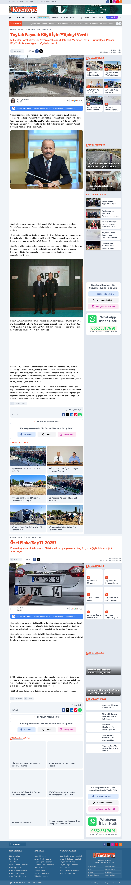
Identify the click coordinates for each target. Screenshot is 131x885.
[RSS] (120, 1)
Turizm (94, 18)
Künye (13, 2)
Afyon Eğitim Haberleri (43, 862)
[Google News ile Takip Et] (76, 101)
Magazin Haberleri (41, 873)
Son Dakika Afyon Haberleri (71, 856)
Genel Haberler (40, 856)
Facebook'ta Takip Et (105, 294)
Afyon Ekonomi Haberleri (18, 870)
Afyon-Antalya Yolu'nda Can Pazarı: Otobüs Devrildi (97, 24)
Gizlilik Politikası (110, 866)
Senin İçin (113, 17)
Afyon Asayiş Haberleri (17, 876)
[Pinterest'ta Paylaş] (75, 414)
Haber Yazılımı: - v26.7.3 (103, 883)
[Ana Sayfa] (14, 17)
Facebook (28, 434)
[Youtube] (117, 1)
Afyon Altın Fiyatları (67, 873)
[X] (111, 1)
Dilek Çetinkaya (22, 101)
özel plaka (16, 559)
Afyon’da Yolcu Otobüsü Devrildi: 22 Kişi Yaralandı (46, 24)
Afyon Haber (65, 868)
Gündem (21, 18)
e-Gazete (12, 862)
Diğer (101, 18)
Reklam (21, 2)
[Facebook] (107, 1)
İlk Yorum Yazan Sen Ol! (48, 421)
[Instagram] (114, 1)
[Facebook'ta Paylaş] (37, 51)
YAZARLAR (16, 844)
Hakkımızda (92, 866)
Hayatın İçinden (40, 868)
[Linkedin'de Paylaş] (71, 414)
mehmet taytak (17, 51)
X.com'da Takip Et (105, 300)
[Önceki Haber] (117, 23)
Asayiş (79, 18)
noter (30, 699)
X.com (48, 434)
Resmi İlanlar (13, 859)
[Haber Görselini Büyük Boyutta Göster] (46, 76)
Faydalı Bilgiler (40, 870)
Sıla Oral (19, 609)
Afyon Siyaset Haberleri (18, 868)
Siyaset (55, 18)
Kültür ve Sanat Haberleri (44, 865)
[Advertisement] (46, 206)
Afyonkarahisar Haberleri (70, 870)
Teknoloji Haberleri (41, 876)
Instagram (68, 434)
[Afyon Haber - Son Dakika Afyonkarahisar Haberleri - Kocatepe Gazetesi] (104, 855)
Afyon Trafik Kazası (67, 862)
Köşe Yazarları (14, 856)
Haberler (13, 29)
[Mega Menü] (10, 17)
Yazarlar (31, 18)
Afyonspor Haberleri (16, 873)
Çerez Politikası (110, 869)
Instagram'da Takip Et (105, 306)
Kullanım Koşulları (93, 875)
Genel (86, 18)
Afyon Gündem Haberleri (18, 865)
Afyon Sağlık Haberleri (43, 859)
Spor (72, 18)
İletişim (30, 2)
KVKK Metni (109, 872)
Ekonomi (64, 18)
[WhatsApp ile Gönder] (80, 414)
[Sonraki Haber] (120, 23)
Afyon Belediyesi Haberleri (70, 859)
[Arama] (121, 17)
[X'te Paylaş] (41, 51)
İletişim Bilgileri (110, 875)
